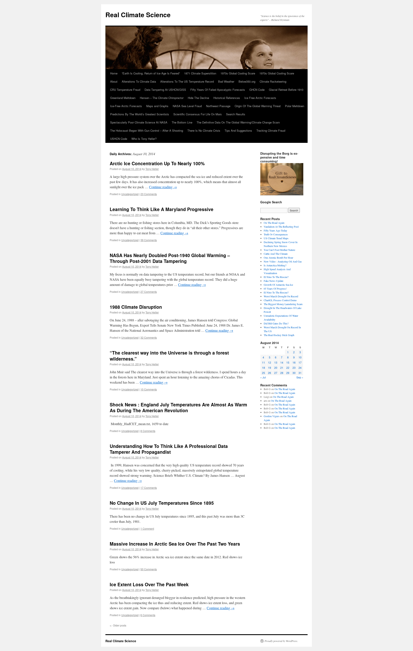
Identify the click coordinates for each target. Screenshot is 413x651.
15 (287, 362)
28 (281, 373)
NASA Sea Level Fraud (187, 106)
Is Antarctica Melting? (275, 265)
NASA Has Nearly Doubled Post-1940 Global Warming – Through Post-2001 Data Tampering (170, 258)
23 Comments (148, 194)
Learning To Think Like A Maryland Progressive (161, 209)
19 (269, 367)
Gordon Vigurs (271, 416)
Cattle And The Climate (276, 253)
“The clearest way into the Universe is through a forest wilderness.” (169, 355)
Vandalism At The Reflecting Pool (281, 226)
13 (275, 362)
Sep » (299, 377)
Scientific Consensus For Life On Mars (197, 114)
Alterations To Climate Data (139, 81)
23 (294, 367)
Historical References (226, 98)
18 (263, 367)
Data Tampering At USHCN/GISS (165, 90)
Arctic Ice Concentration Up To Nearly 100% (157, 163)
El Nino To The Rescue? (276, 277)
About (113, 81)
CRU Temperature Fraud (125, 90)
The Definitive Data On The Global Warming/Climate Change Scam (238, 122)
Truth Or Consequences (276, 234)
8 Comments (147, 431)
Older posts (118, 625)
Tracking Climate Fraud (270, 130)
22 (287, 367)
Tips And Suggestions (238, 130)
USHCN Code (118, 139)
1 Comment (147, 528)
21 (281, 367)
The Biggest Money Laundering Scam (283, 304)
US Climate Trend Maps (276, 238)
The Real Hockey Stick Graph (279, 335)
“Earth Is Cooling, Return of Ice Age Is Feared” (151, 73)
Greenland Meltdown (123, 98)
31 (300, 373)
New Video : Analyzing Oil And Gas (283, 261)
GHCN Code (257, 90)
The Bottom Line (182, 122)
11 (263, 362)
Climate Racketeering (273, 81)
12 (269, 362)
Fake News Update (273, 280)
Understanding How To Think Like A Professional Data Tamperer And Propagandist (169, 449)
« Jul (263, 377)
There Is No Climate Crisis (203, 130)
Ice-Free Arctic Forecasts (126, 106)
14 (281, 362)
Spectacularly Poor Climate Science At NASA (138, 122)
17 (300, 362)
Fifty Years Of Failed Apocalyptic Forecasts (217, 90)
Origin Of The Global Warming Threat (258, 106)
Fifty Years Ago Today (275, 230)
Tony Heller (152, 169)
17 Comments (148, 487)
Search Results (235, 114)
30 (294, 373)
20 (275, 367)
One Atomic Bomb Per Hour (278, 257)
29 (287, 373)
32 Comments (148, 337)
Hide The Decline (198, 98)
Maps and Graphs (157, 106)
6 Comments (147, 615)
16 (294, 362)
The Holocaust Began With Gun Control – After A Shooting (146, 130)
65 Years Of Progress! (275, 288)
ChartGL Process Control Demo (280, 300)
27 (275, 373)
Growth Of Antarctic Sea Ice (278, 284)
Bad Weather (226, 81)
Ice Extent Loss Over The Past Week (149, 584)
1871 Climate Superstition (200, 73)
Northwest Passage (218, 106)
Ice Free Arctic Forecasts (260, 98)
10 (300, 357)
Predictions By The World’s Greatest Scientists (139, 114)
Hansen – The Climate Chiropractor (161, 98)
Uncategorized (130, 194)
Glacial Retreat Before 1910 (286, 90)
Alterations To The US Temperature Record (187, 81)
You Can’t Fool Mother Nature (279, 249)
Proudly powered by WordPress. (281, 641)
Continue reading (163, 187)
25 (263, 373)
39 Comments (148, 240)
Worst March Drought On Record (281, 296)
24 (300, 367)
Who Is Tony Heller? (144, 139)
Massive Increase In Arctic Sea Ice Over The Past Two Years (175, 543)
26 (269, 373)
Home (113, 73)
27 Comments (148, 291)
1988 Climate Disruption (136, 307)
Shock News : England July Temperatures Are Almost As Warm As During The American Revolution (178, 407)
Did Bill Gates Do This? (276, 323)
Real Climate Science (138, 14)
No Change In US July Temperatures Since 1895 (162, 503)
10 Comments (148, 389)
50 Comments (148, 569)
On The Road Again (274, 222)
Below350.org (247, 81)
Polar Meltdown (294, 106)
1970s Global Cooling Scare (237, 73)
